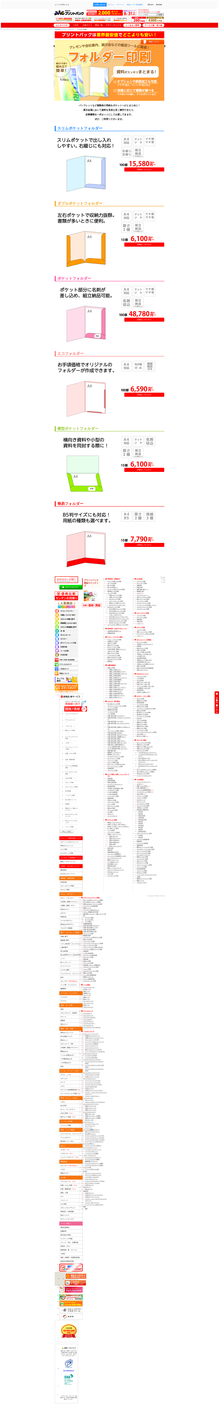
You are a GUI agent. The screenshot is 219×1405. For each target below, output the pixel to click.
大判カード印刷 (111, 800)
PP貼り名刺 (112, 844)
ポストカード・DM (66, 1044)
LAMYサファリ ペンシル (92, 1076)
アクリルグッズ (70, 721)
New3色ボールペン (90, 1133)
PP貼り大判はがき (114, 840)
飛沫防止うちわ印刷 (113, 591)
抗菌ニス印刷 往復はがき (116, 689)
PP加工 (114, 834)
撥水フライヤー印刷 (113, 653)
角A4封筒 (141, 825)
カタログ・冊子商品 (113, 701)
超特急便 (63, 870)
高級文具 (85, 1191)
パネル (62, 1102)
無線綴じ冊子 (64, 940)
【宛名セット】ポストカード (145, 644)
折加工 (116, 824)
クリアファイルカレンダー (144, 775)
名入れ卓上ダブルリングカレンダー (119, 618)
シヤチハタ (70, 726)
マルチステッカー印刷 (143, 609)
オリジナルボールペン (89, 1078)
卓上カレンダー (89, 1120)
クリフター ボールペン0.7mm (93, 1084)
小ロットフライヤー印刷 (90, 945)
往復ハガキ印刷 (141, 666)
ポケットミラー (89, 1100)
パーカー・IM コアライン (92, 1096)
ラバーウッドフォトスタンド (93, 1173)
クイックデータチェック (114, 858)
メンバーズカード (112, 816)
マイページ (120, 4)
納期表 (71, 1317)
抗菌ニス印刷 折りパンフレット (118, 677)
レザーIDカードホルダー (92, 1177)
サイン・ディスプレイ (67, 1109)
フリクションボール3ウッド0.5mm (94, 1139)
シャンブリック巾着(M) (91, 1043)
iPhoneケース (87, 1187)
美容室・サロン (65, 1246)
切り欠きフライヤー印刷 (114, 659)
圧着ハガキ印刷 (141, 650)
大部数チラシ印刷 (112, 641)
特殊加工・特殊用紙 (67, 1211)
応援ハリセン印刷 (70, 754)
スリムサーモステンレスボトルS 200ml (94, 1062)
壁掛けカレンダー (90, 1114)
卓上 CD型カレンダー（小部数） (146, 771)
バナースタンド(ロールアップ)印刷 (146, 732)
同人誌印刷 (64, 951)
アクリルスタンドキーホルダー (92, 1027)
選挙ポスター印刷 (142, 724)
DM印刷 (139, 646)
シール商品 (86, 985)
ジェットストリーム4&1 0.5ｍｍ (94, 1141)
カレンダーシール (88, 1001)
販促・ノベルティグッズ (114, 868)
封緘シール (86, 997)
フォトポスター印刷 (142, 704)
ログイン (111, 4)
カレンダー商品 (141, 740)
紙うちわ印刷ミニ (112, 587)
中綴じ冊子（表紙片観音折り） (116, 744)
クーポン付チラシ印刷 (113, 655)
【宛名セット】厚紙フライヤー (145, 664)
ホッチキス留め (89, 917)
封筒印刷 (143, 809)
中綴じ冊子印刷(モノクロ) (90, 927)
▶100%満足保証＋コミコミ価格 (149, 12)
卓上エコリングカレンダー (71, 821)
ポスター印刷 (140, 698)
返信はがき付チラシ (67, 924)
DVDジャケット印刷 (142, 862)
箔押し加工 (110, 848)
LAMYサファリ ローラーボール (94, 1090)
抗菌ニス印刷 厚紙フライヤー (117, 671)
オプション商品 (112, 820)
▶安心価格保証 (144, 10)
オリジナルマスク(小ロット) (93, 1157)
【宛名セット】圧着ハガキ (144, 654)
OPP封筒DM (140, 690)
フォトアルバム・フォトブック (70, 973)
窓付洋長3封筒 (142, 819)
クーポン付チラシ (66, 920)
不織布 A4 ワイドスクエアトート (94, 1037)
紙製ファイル (140, 880)
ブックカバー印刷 (112, 711)
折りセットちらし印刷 (113, 647)
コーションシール (88, 1003)
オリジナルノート (88, 1122)
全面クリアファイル (90, 1106)
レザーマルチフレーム (91, 1179)
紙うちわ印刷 (111, 585)
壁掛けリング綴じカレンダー (71, 809)
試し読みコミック (70, 799)
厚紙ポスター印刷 (142, 700)
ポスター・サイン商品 (143, 696)
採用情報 (145, 1216)
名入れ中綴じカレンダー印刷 (117, 611)
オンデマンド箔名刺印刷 (90, 955)
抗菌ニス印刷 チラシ (115, 669)
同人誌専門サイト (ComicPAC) (70, 955)
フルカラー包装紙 (66, 928)
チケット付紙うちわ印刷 (114, 581)
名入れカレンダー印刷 (113, 607)
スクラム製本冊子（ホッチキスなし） (71, 943)
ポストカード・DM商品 (144, 640)
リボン (62, 1086)
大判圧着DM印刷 (141, 658)
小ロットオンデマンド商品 (91, 897)
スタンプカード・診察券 (68, 1013)
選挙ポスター (64, 1173)
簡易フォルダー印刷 (142, 857)
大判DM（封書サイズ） (143, 692)
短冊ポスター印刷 (142, 722)
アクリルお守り (87, 1019)
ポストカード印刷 (142, 583)
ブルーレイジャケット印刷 (144, 864)
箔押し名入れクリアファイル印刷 (92, 904)
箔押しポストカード (142, 670)
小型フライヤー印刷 (113, 651)
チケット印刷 (111, 804)
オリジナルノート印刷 (113, 758)
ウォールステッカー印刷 (71, 773)
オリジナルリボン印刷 (143, 805)
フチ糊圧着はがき (66, 1059)
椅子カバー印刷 (70, 731)
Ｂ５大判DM (140, 680)
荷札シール (86, 999)
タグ (61, 1196)
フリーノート (89, 1127)
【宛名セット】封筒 (142, 807)
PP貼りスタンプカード (115, 846)
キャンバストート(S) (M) (92, 1039)
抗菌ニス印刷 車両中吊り (116, 693)
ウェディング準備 (66, 1239)
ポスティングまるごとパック (69, 842)
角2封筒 (140, 821)
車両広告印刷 (140, 702)
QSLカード (64, 1024)
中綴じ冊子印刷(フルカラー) (91, 925)
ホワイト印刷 (69, 782)
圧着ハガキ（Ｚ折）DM (143, 684)
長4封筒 (140, 813)
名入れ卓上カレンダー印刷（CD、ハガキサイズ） (116, 613)
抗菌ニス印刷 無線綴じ (115, 679)
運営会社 (99, 1216)
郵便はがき (64, 1051)
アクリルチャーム (88, 1015)
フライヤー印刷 (141, 581)
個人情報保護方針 (68, 1370)
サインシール (87, 995)
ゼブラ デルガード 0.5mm (92, 1074)
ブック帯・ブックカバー (68, 985)
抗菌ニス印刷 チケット (115, 697)
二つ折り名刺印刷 (112, 792)
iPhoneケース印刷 (142, 872)
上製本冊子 (64, 947)
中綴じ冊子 (64, 936)
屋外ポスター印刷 (142, 728)
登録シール (86, 991)
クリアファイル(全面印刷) (90, 906)
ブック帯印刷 (111, 713)
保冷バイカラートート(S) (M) (93, 1049)
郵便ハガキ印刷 (87, 973)
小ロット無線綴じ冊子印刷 (90, 912)
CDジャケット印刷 (142, 861)
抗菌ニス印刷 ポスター (115, 691)
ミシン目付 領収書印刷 (89, 975)
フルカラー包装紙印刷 (143, 839)
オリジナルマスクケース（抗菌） (94, 1163)
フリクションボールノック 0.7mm (94, 1135)
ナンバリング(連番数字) (114, 854)
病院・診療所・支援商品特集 (70, 1257)
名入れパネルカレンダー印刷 (117, 622)
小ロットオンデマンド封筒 (144, 833)
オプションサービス (67, 1219)
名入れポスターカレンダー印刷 (118, 620)
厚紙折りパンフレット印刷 (144, 878)
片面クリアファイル (90, 1108)
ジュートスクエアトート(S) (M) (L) (95, 1051)
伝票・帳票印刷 (70, 760)
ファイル (63, 1001)
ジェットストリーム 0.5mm (92, 1082)
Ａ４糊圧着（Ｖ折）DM (143, 688)
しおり (140, 593)
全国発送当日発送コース (114, 631)
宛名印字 (109, 850)
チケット (63, 1017)
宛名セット (64, 1040)
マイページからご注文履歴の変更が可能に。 (71, 1303)
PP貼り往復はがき (114, 842)
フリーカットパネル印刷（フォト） (147, 605)
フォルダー (64, 997)
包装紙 (67, 804)
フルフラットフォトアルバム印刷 (116, 705)
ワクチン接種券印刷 (89, 979)
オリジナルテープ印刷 (143, 803)
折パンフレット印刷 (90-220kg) (116, 764)
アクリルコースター (89, 1023)
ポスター (63, 913)
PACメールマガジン (71, 1290)
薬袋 (84, 1206)
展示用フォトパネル (67, 1141)
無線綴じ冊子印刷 (112, 709)
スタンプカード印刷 (113, 802)
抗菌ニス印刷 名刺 (114, 685)
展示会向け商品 (65, 1235)
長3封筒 (140, 811)
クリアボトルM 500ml (91, 1057)
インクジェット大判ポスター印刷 (146, 708)
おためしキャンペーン (67, 874)
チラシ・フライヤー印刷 (114, 639)
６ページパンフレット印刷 (115, 766)
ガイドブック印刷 (112, 770)
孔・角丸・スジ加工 (113, 828)
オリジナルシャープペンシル (91, 1072)
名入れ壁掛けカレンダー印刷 (117, 609)
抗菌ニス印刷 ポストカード (117, 695)
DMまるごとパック (66, 846)
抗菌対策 (63, 1231)
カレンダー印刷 (111, 593)
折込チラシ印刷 (111, 643)
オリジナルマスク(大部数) (92, 1159)
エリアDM (63, 849)
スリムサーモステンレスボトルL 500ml (94, 1069)
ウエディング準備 (142, 870)
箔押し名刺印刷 (111, 782)
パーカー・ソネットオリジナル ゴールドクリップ (96, 1093)
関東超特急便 (111, 633)
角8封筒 (140, 829)
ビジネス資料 (64, 970)
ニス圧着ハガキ (141, 656)
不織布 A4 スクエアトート (92, 1035)
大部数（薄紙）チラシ (67, 905)
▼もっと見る (66, 831)
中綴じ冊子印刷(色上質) (90, 931)
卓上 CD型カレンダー (144, 758)
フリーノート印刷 (112, 760)
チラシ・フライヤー (67, 898)
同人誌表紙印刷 (141, 868)
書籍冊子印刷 (87, 935)
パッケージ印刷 (70, 795)
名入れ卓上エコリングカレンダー (118, 616)
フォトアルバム (143, 595)
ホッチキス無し (89, 919)
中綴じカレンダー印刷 (115, 597)
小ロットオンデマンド (67, 1208)
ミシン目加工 (111, 830)
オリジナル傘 (87, 1167)
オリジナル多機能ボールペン (91, 1129)
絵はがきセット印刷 (142, 648)
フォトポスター (65, 1137)
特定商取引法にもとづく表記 (132, 1216)
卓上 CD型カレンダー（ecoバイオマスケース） (147, 761)
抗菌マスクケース (88, 977)
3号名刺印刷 (115, 788)
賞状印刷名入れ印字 (113, 852)
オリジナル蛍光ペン (89, 1143)
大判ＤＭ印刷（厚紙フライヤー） (116, 649)
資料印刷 (94, 914)
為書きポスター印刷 (142, 726)
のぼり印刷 (70, 778)
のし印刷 (63, 1204)
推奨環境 (161, 1216)
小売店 (62, 1254)
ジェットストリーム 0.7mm (92, 1080)
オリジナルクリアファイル (90, 1104)
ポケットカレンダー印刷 (116, 601)
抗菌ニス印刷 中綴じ (115, 681)
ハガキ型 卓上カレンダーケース (147, 752)
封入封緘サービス (66, 1036)
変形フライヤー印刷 (113, 645)
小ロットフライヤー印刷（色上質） (93, 947)
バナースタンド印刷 (142, 601)
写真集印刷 (110, 768)
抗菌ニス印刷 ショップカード (117, 687)
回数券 (62, 1020)
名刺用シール (87, 993)
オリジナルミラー (88, 1098)
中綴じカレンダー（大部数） (93, 1116)
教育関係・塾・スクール (68, 1250)
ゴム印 (69, 743)
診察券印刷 (110, 798)
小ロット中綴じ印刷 (113, 762)
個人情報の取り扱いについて (113, 1216)
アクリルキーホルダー (89, 1017)
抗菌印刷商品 (111, 665)
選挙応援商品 (64, 1227)
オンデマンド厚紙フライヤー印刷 (92, 949)
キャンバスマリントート (92, 1047)
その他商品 (140, 779)
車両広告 (63, 917)
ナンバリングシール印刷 (71, 737)
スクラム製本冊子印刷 (116, 746)
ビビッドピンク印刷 (71, 787)
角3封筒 (140, 823)
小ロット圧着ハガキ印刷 (143, 652)
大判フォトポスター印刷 (143, 597)
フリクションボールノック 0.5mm (94, 1137)
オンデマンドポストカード (115, 784)
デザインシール (141, 801)
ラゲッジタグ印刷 (112, 810)
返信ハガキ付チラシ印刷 (114, 657)
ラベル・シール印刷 (142, 795)
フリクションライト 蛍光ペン (93, 1145)
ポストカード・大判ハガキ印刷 (145, 633)
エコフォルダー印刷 (142, 859)
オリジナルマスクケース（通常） (94, 1165)
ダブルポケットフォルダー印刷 (145, 849)
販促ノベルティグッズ (67, 861)
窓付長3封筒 (141, 815)
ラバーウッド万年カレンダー (93, 1175)
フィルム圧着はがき (67, 1055)
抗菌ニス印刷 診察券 (115, 675)
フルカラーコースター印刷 (90, 967)
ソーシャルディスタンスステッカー (147, 874)
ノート (62, 958)
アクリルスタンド (88, 1025)
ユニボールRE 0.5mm (91, 1086)
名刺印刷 (109, 778)
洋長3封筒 (141, 817)
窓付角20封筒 (142, 831)
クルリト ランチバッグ (91, 1045)
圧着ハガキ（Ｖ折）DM (143, 682)
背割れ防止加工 (111, 866)
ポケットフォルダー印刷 (143, 851)
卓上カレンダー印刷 (114, 599)
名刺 (61, 1009)
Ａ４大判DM (140, 678)
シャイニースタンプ (71, 714)
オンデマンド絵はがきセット (91, 910)
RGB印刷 (68, 791)
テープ (62, 1082)
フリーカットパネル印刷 (143, 716)
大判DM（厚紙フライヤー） (69, 902)
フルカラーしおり (142, 882)
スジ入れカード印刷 (113, 790)
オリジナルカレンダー (89, 1112)
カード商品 (118, 775)
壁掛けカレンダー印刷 (115, 595)
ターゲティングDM (66, 853)
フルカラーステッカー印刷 (144, 607)
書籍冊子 (63, 988)
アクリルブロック (88, 1021)
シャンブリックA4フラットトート (94, 1041)
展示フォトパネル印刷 (143, 599)
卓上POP (63, 1106)
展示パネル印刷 (141, 710)
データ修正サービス (113, 862)
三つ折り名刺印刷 (112, 794)
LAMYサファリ (89, 1088)
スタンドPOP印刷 (141, 720)
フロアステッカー (88, 1007)
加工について (64, 1215)
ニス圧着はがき (65, 1062)
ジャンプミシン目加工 (113, 832)
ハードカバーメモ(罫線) (91, 1153)
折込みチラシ (64, 909)
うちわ (62, 1169)
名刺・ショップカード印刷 (144, 631)
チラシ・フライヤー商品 (115, 637)
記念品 (85, 1171)
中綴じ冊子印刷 (115, 732)
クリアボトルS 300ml (91, 1055)
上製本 (138, 876)
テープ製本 (88, 921)
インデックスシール (89, 987)
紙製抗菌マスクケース (91, 1161)
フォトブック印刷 (112, 707)
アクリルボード (87, 1013)
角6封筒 (140, 827)
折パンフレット (65, 962)
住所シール (86, 1005)
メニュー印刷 (69, 827)
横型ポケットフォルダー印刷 (145, 847)
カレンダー (69, 981)
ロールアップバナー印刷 (143, 603)
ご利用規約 (153, 1216)
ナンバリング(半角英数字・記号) (116, 856)
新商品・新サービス (71, 697)
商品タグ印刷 (111, 808)
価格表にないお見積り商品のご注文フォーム (71, 1310)
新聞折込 (109, 661)
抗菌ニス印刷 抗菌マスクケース (118, 673)
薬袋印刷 (139, 841)
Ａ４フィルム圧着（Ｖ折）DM (145, 686)
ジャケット (64, 1200)
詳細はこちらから (144, 169)
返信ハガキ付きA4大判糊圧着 (145, 668)
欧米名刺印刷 (111, 786)
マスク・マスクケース (89, 1155)
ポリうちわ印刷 (111, 583)
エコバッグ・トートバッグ (90, 1033)
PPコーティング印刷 (113, 806)
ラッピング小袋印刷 (142, 843)
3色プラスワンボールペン (92, 1131)
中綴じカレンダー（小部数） (93, 1118)
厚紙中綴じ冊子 (111, 750)
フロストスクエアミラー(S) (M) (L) (95, 1102)
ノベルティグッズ (88, 1031)
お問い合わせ (99, 4)
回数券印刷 (140, 845)
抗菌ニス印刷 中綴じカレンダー (118, 683)
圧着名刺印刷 (111, 780)
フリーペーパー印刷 (116, 730)
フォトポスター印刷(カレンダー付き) (117, 624)
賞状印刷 (85, 959)
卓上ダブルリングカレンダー (71, 815)
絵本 (61, 977)
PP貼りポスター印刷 (142, 706)
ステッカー (64, 1078)
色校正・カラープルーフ (114, 822)
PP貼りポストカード (115, 838)
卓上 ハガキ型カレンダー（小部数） (147, 769)
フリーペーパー (65, 966)
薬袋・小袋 (64, 1193)
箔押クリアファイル (90, 1110)
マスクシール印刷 (142, 797)
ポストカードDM (141, 676)
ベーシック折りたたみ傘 (92, 1169)
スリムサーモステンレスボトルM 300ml (94, 1066)
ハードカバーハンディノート (93, 1149)
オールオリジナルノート (92, 1124)
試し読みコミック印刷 (113, 703)
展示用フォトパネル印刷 (143, 712)
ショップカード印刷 (113, 796)
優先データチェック (113, 860)
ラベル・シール (65, 1075)
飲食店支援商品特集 (67, 1261)
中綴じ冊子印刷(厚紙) (89, 929)
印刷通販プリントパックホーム (64, 29)
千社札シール (87, 989)
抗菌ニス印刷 (111, 667)
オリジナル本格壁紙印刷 (71, 767)
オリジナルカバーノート (90, 1147)
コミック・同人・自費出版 (69, 1242)
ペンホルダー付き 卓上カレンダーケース (148, 755)
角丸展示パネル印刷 (142, 714)
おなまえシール (141, 799)
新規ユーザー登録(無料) (135, 4)
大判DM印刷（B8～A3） (144, 662)
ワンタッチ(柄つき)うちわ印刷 (116, 589)
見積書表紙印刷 (87, 923)
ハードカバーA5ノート (91, 1151)
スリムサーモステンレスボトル (92, 1059)
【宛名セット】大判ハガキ (144, 660)
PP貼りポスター (113, 836)
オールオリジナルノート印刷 (115, 756)
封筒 (61, 1066)
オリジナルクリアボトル (90, 1053)
